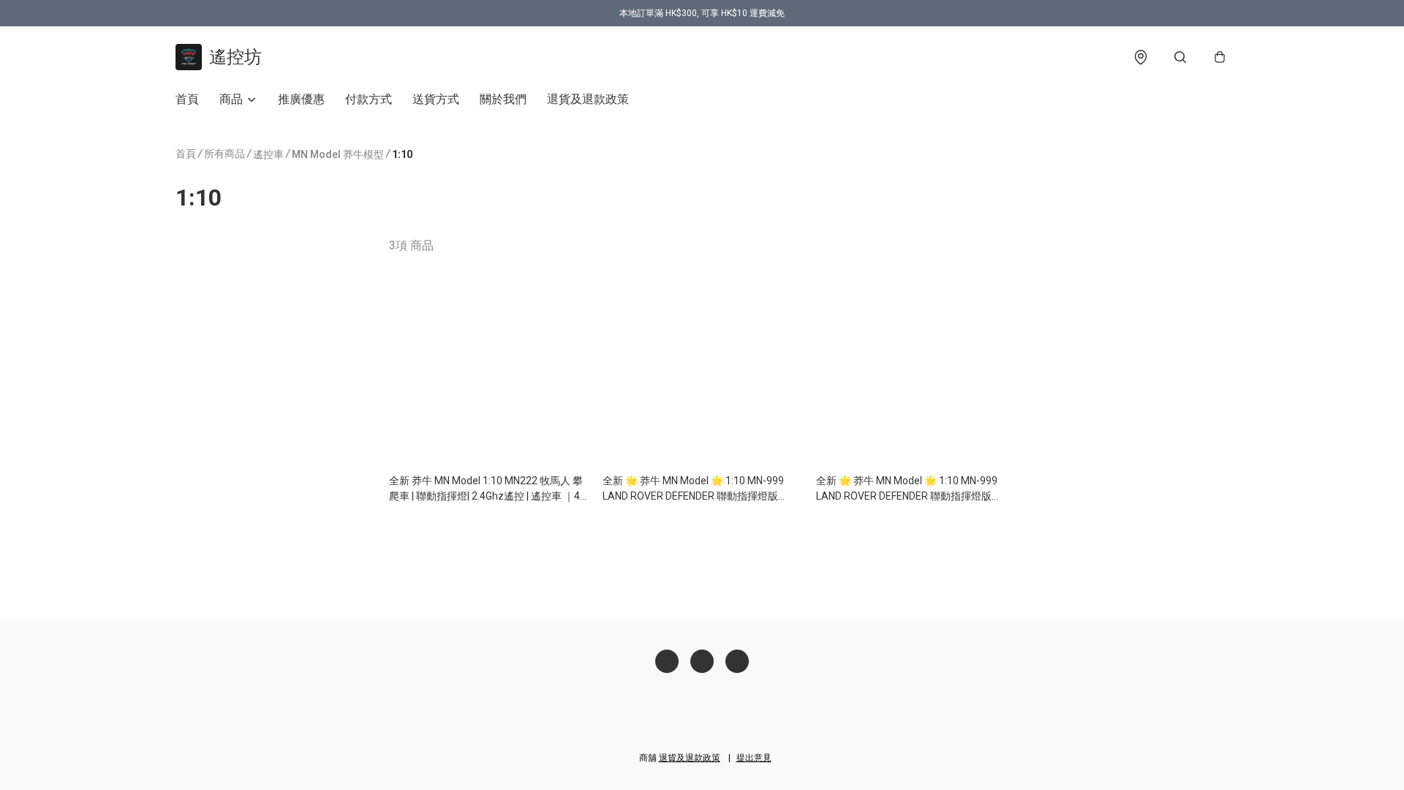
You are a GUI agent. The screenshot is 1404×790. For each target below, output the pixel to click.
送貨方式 (435, 99)
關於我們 (503, 99)
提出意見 (753, 758)
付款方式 (368, 99)
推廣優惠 (301, 99)
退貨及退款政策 (588, 99)
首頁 (187, 99)
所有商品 (224, 153)
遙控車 (268, 154)
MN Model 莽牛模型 (338, 154)
